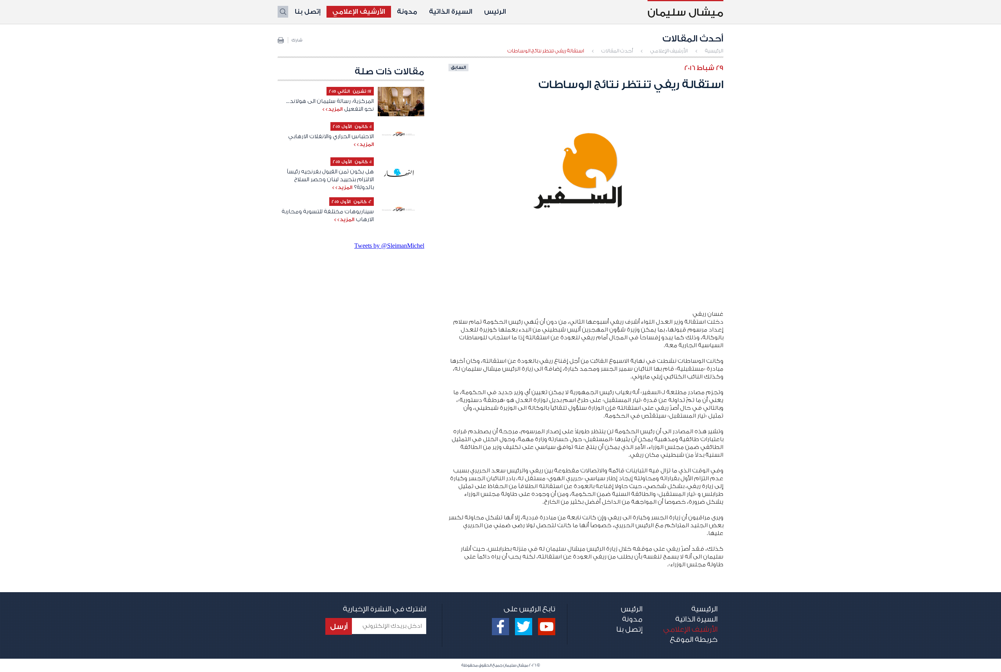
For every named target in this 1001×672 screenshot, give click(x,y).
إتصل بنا (308, 11)
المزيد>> (332, 109)
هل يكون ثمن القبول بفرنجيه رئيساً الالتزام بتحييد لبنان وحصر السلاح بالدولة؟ (330, 180)
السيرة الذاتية (450, 11)
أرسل (339, 626)
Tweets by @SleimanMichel (389, 245)
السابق (458, 67)
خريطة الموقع (694, 639)
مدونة (407, 11)
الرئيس (495, 11)
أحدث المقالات (617, 51)
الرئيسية (714, 51)
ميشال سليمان (685, 12)
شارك (297, 40)
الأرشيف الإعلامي (358, 11)
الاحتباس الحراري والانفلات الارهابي (331, 136)
